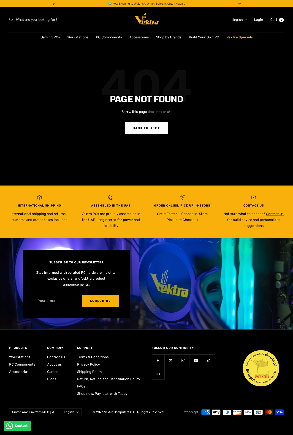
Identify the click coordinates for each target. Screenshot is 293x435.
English (237, 20)
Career (52, 372)
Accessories (139, 37)
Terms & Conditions (93, 357)
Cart (276, 20)
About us (54, 364)
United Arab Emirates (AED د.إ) (33, 412)
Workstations (78, 37)
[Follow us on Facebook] (158, 360)
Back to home (146, 128)
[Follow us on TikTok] (208, 360)
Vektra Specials (239, 37)
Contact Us (56, 357)
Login (258, 20)
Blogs (51, 379)
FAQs (81, 386)
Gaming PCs (50, 37)
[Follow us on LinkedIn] (158, 373)
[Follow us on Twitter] (170, 360)
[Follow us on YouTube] (196, 360)
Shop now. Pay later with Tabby (102, 394)
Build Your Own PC (204, 37)
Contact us (275, 214)
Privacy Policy (88, 364)
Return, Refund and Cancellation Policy (108, 379)
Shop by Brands (169, 37)
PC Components (109, 37)
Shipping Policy (89, 372)
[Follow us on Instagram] (183, 360)
